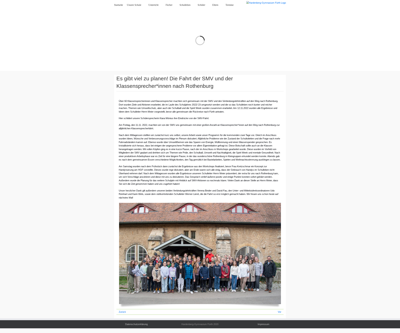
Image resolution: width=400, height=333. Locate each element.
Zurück (122, 311)
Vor (279, 311)
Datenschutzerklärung (136, 324)
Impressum (263, 324)
